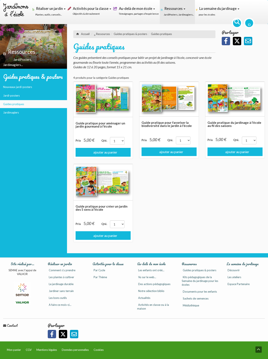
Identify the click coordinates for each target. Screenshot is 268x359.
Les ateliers (234, 277)
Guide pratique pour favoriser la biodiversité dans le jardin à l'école (167, 124)
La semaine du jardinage (243, 263)
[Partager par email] (248, 41)
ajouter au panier (105, 152)
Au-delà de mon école (151, 263)
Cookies (99, 349)
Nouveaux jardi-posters (17, 87)
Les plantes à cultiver (61, 277)
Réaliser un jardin (60, 263)
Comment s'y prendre (62, 270)
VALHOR (22, 274)
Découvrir (234, 270)
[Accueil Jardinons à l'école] (15, 12)
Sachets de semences (196, 298)
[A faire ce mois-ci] (249, 23)
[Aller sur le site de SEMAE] (22, 290)
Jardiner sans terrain (61, 291)
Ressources (102, 34)
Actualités (144, 298)
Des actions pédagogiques (154, 284)
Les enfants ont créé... (151, 270)
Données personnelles (75, 349)
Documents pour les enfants (200, 291)
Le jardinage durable (61, 284)
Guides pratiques (13, 104)
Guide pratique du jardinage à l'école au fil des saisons (234, 124)
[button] (226, 41)
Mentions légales (46, 349)
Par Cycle (99, 270)
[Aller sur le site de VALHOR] (22, 302)
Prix (78, 140)
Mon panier (14, 349)
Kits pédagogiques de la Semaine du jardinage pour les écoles (200, 280)
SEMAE (13, 270)
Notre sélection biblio (151, 291)
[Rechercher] (237, 23)
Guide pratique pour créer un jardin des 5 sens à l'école (102, 207)
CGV (29, 349)
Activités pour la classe (108, 263)
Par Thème (100, 277)
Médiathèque (191, 305)
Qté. (104, 140)
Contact (12, 325)
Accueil (85, 34)
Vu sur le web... (147, 277)
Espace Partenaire (239, 284)
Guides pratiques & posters (33, 76)
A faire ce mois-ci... (60, 304)
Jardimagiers (11, 112)
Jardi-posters (11, 95)
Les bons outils (58, 298)
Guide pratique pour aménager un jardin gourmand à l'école (100, 124)
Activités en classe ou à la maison (153, 306)
